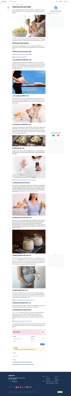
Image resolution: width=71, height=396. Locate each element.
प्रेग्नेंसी (13, 4)
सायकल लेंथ (14, 341)
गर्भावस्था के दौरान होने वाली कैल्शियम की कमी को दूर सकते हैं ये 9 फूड (25, 180)
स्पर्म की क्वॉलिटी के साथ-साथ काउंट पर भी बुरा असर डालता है (28, 191)
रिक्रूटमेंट (56, 381)
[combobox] (37, 337)
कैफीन (34, 258)
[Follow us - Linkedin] (16, 381)
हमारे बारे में (56, 378)
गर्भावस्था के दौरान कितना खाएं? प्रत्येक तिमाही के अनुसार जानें (24, 300)
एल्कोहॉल (28, 294)
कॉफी (27, 259)
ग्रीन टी (24, 261)
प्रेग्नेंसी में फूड (23, 11)
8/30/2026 (32, 338)
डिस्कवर (43, 376)
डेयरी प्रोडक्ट (17, 220)
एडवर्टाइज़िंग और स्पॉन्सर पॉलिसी (50, 383)
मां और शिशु (28, 45)
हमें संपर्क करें (56, 383)
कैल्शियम (35, 224)
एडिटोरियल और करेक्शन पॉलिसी (50, 381)
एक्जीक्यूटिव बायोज (57, 380)
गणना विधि (14, 336)
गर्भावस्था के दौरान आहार (16, 312)
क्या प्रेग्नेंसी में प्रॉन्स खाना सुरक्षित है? (21, 57)
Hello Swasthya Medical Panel (56, 11)
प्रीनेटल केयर (22, 4)
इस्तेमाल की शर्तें (48, 378)
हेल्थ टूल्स (43, 380)
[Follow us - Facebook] (12, 381)
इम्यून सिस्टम (27, 64)
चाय (25, 259)
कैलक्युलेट (42, 344)
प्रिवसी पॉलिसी (48, 380)
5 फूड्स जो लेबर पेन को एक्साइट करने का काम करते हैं (23, 321)
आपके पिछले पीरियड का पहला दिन (17, 338)
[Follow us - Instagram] (14, 381)
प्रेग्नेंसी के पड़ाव (17, 4)
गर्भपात (13, 294)
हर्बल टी (31, 259)
